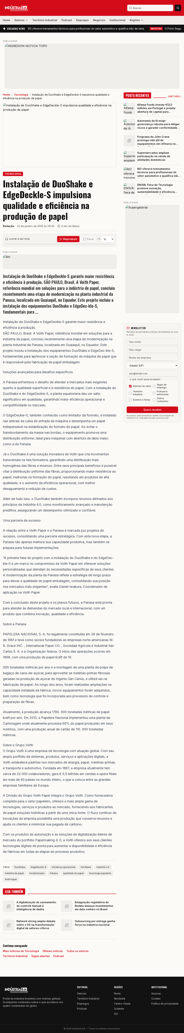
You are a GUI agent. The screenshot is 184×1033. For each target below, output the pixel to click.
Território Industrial (44, 20)
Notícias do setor (142, 386)
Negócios (99, 20)
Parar (90, 239)
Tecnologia (21, 94)
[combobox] (150, 8)
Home (6, 20)
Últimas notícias (53, 951)
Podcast (66, 20)
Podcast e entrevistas (163, 393)
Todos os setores (77, 951)
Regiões (135, 20)
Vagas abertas (40, 956)
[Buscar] (178, 8)
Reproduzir (70, 239)
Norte (117, 993)
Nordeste (119, 998)
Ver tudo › (174, 96)
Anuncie (156, 993)
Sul (116, 1013)
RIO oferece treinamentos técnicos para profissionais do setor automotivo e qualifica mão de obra (75, 28)
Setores (19, 20)
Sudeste (119, 1008)
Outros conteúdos (162, 400)
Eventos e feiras (141, 399)
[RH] (59, 261)
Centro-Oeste (122, 1003)
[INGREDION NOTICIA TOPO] (92, 66)
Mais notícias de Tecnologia (21, 951)
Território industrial (137, 393)
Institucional (117, 20)
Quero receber (152, 409)
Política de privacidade (165, 1003)
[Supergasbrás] (152, 259)
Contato (156, 998)
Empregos (82, 20)
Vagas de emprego (162, 386)
